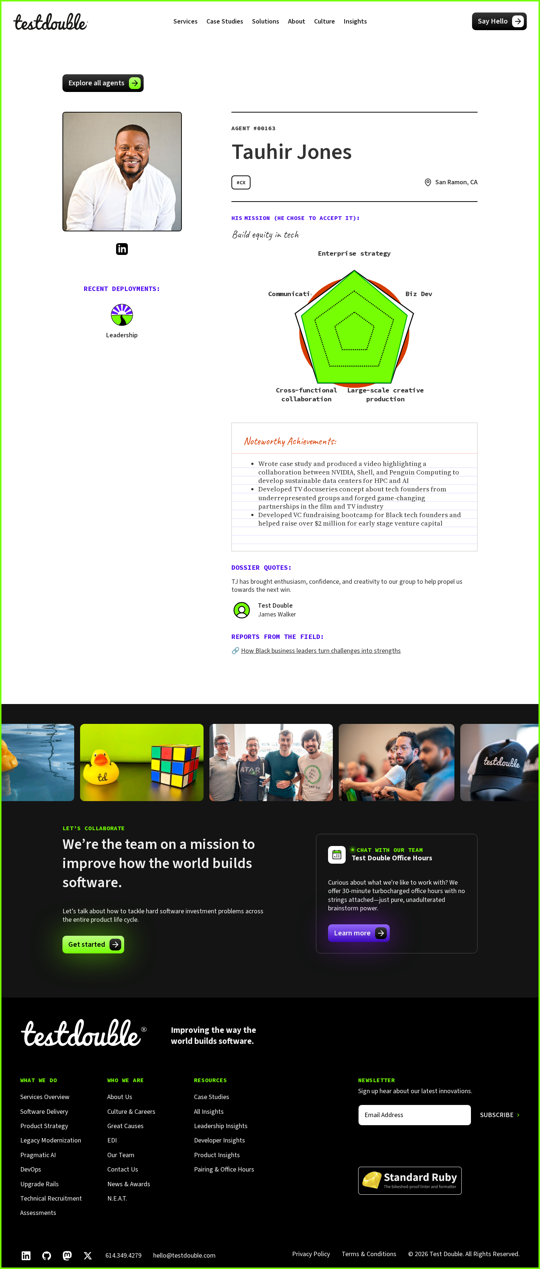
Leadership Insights (221, 1126)
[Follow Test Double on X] (88, 1256)
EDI (112, 1140)
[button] (185, 21)
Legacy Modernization (50, 1140)
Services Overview (44, 1097)
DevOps (30, 1169)
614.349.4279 (123, 1255)
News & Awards (128, 1184)
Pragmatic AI (38, 1155)
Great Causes (125, 1126)
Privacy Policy (311, 1254)
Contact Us (122, 1169)
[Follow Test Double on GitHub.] (47, 1256)
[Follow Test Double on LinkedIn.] (26, 1256)
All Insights (209, 1112)
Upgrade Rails (39, 1184)
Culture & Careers (131, 1112)
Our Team (120, 1155)
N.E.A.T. (117, 1198)
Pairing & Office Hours (224, 1169)
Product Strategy (44, 1126)
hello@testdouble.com (184, 1255)
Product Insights (217, 1155)
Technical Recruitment (51, 1198)
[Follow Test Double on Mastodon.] (67, 1256)
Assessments (38, 1213)
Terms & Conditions (369, 1254)
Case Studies (224, 21)
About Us (119, 1097)
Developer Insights (219, 1140)
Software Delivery (44, 1112)
